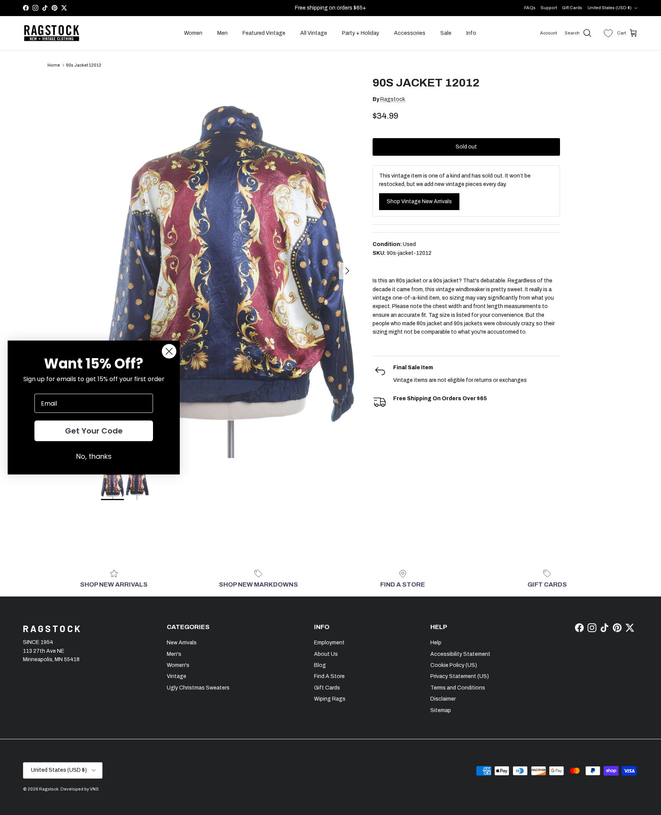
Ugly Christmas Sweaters (198, 688)
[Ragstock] (51, 33)
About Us (326, 654)
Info (471, 33)
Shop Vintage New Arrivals (419, 201)
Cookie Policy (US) (453, 665)
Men (222, 33)
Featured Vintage (264, 33)
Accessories (409, 33)
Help (435, 642)
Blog (320, 665)
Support (549, 7)
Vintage (176, 676)
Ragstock (392, 99)
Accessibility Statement (460, 654)
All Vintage (313, 33)
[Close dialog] (169, 351)
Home (53, 65)
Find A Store (329, 676)
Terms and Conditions (457, 688)
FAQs (530, 7)
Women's (178, 665)
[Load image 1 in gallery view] (228, 267)
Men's (174, 654)
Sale (445, 33)
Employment (329, 642)
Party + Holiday (360, 33)
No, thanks (94, 456)
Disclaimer (443, 699)
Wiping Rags (329, 699)
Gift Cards (572, 7)
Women (193, 33)
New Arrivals (182, 642)
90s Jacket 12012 (83, 65)
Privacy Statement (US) (459, 676)
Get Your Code (94, 430)
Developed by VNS (79, 789)
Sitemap (440, 710)
